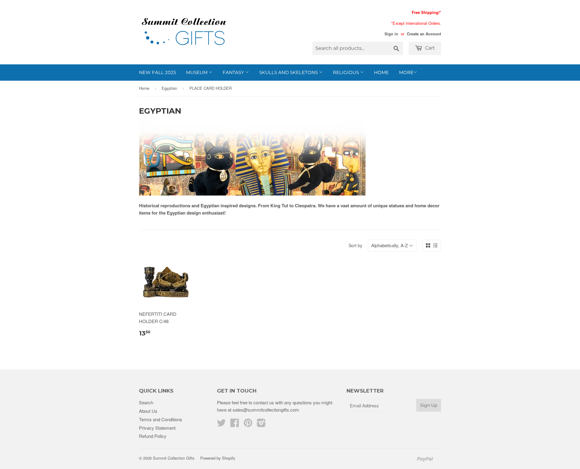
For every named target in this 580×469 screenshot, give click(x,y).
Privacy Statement (157, 428)
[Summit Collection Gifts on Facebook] (234, 424)
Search (146, 402)
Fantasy (234, 72)
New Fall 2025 (157, 72)
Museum (197, 72)
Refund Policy (152, 436)
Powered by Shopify (217, 458)
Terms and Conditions (160, 419)
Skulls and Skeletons (289, 72)
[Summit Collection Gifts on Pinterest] (248, 424)
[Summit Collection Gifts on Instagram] (261, 424)
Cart (429, 48)
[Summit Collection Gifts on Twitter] (221, 424)
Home (381, 72)
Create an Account (424, 34)
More (406, 72)
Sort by (355, 245)
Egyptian (169, 88)
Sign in (391, 34)
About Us (148, 411)
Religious (346, 72)
